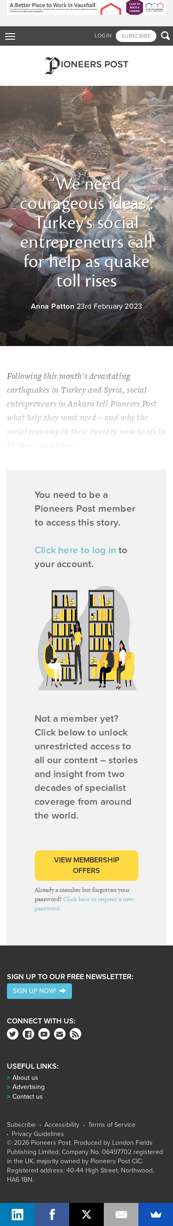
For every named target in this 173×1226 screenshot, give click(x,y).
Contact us (27, 1096)
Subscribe (21, 1125)
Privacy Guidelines (38, 1134)
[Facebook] (28, 1034)
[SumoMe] (155, 1214)
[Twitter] (12, 1034)
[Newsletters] (60, 1034)
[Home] (86, 66)
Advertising (28, 1087)
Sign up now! (36, 991)
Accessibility (61, 1125)
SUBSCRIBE (136, 36)
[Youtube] (44, 1034)
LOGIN (103, 35)
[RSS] (75, 1034)
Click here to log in (75, 550)
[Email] (121, 1214)
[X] (86, 1214)
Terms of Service (112, 1125)
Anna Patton (53, 306)
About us (25, 1078)
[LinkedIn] (17, 1214)
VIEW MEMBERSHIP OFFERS (86, 865)
